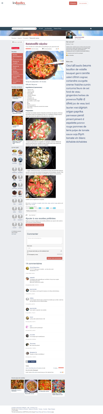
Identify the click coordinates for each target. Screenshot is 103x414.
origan (49, 203)
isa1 (31, 326)
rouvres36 (14, 163)
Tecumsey (33, 343)
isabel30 (32, 277)
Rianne (20, 212)
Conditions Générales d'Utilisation (19, 407)
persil (80, 115)
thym (30, 204)
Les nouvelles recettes (16, 77)
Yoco (14, 204)
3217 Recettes (78, 39)
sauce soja (72, 134)
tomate (33, 204)
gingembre (72, 95)
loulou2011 (20, 219)
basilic (79, 65)
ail (30, 203)
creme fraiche (74, 84)
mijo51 (20, 227)
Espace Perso (57, 28)
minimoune (14, 188)
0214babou (20, 188)
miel (76, 107)
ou (27, 253)
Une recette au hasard (16, 81)
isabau (32, 298)
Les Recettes (48, 28)
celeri (69, 77)
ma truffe (32, 335)
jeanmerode (79, 37)
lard (88, 103)
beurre (87, 65)
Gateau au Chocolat (33, 409)
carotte (86, 73)
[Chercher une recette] (35, 28)
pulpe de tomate (80, 130)
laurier (69, 107)
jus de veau (79, 103)
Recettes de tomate (16, 67)
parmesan (71, 115)
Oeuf (69, 65)
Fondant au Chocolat (23, 409)
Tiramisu (40, 409)
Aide (28, 407)
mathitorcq (14, 172)
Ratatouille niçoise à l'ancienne (17, 98)
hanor (31, 317)
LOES (14, 180)
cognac (84, 77)
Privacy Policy (38, 412)
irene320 (14, 196)
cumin (87, 84)
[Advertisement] (51, 16)
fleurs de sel (82, 88)
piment (70, 119)
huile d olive (44, 203)
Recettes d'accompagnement (17, 56)
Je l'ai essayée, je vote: (32, 254)
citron (76, 77)
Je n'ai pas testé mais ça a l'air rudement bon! (38, 251)
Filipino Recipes (51, 409)
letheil (20, 180)
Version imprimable (17, 42)
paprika (78, 111)
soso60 (20, 204)
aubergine (34, 203)
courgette (39, 203)
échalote (71, 141)
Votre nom (29, 246)
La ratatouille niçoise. (16, 126)
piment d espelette (75, 120)
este (14, 219)
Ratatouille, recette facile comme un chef (17, 142)
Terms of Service (47, 412)
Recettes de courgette (16, 62)
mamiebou (20, 172)
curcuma (71, 88)
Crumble (45, 409)
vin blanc (80, 138)
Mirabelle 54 (33, 352)
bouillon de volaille (76, 69)
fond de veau (73, 91)
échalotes (81, 141)
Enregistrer (16, 48)
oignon (83, 107)
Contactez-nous (33, 407)
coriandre (71, 80)
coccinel (14, 227)
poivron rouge (54, 203)
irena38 (20, 196)
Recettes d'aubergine (16, 72)
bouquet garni (73, 73)
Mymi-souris (20, 163)
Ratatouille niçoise (17, 113)
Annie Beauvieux (34, 267)
